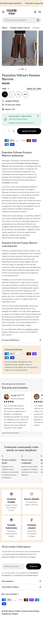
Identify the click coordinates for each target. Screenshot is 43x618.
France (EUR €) (11, 594)
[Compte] (35, 12)
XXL (25, 94)
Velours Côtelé (14, 611)
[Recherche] (38, 20)
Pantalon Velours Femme (20, 28)
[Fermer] (38, 116)
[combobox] (21, 20)
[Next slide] (25, 69)
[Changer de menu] (3, 12)
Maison (4, 28)
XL (19, 94)
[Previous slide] (19, 69)
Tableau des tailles (33, 89)
